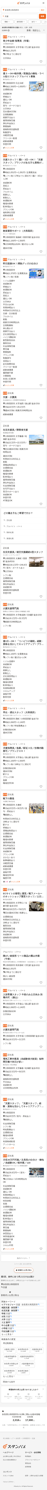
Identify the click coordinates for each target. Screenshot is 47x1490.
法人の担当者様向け (10, 1460)
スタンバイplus (8, 1476)
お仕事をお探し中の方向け (12, 1456)
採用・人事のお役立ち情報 (34, 1476)
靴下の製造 (8, 798)
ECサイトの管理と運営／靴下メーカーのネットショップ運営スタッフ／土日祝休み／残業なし (23, 896)
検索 (42, 16)
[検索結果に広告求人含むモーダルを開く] (9, 30)
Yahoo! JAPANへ (8, 1482)
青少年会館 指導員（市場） (17, 41)
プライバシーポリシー (32, 1460)
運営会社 (28, 1463)
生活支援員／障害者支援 (15, 430)
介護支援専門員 (11, 608)
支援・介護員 (10, 397)
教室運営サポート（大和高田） (19, 231)
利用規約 (28, 1456)
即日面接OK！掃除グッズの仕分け (20, 263)
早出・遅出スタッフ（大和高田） (20, 712)
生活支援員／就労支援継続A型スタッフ (23, 552)
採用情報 (28, 1467)
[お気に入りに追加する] (41, 62)
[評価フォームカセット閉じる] (43, 1389)
